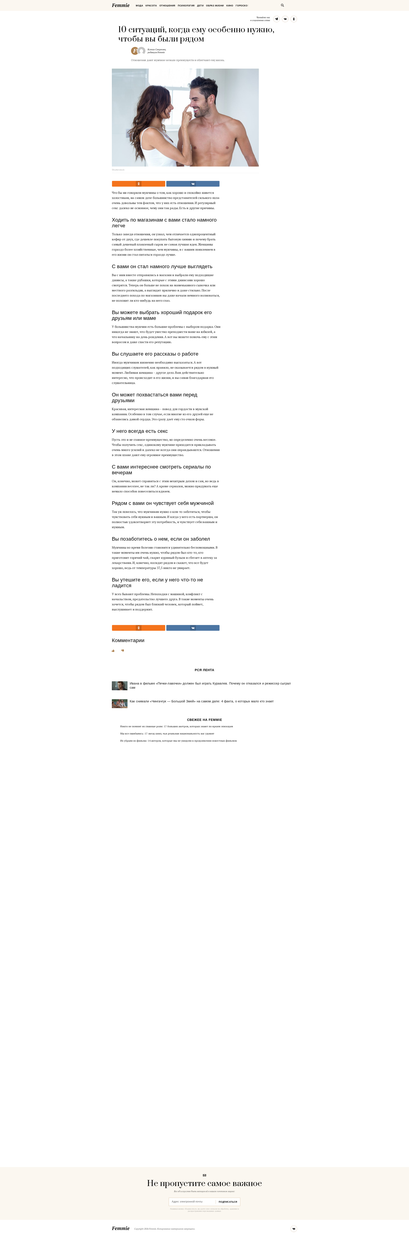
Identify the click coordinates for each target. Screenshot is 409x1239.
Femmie (130, 4)
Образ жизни (215, 5)
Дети (200, 5)
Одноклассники (293, 19)
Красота (151, 5)
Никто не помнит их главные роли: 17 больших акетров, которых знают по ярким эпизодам (176, 726)
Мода (139, 5)
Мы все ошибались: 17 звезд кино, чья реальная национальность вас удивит (167, 733)
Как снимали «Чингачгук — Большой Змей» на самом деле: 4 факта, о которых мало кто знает (202, 701)
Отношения (167, 5)
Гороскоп (242, 5)
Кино (229, 5)
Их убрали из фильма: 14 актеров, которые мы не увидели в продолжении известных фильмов (178, 740)
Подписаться (228, 1202)
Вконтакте (285, 19)
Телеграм (276, 19)
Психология (186, 5)
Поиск (282, 5)
